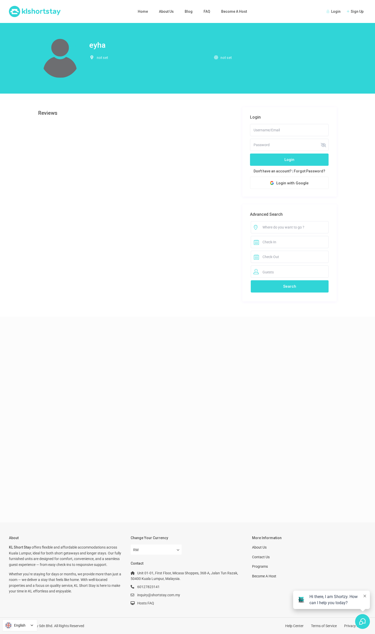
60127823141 (148, 587)
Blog (189, 11)
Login (289, 159)
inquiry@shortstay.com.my (158, 595)
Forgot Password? (309, 171)
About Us (166, 11)
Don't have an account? (273, 171)
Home (143, 11)
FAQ (207, 11)
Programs (260, 566)
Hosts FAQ (145, 603)
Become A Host (234, 11)
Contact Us (261, 557)
